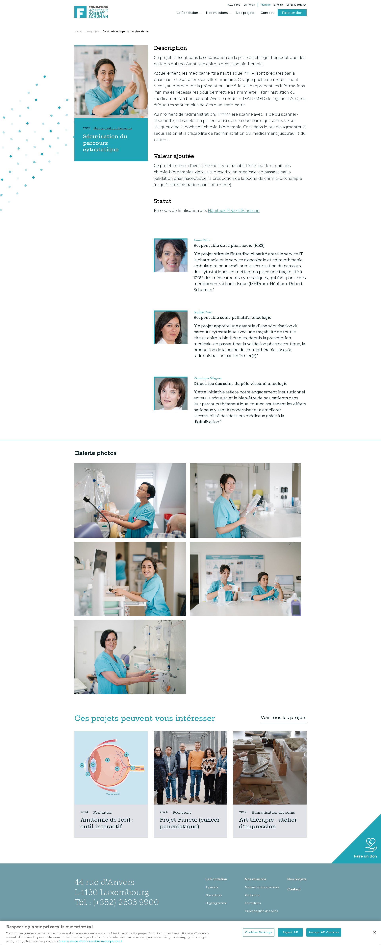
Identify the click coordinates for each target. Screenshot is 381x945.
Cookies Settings (258, 932)
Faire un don (292, 13)
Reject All (290, 932)
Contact (267, 13)
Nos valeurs (214, 895)
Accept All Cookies (324, 932)
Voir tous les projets (284, 717)
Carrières (249, 4)
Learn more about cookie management (90, 940)
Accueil (78, 31)
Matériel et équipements (262, 887)
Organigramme (216, 903)
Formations (253, 903)
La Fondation (187, 13)
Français (265, 4)
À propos (212, 887)
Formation (103, 812)
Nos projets (245, 13)
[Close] (374, 932)
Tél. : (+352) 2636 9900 (116, 902)
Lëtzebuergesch (297, 4)
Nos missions (217, 13)
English (278, 4)
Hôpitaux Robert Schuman (234, 210)
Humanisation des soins (273, 812)
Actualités (234, 4)
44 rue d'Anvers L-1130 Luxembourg (111, 887)
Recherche (182, 812)
